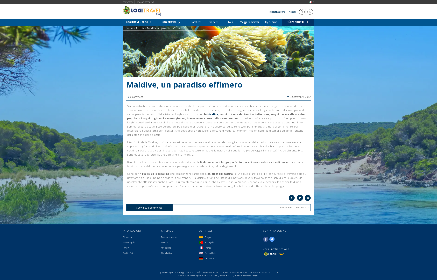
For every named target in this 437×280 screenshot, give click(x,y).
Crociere (213, 22)
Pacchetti (196, 22)
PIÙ (295, 22)
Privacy (126, 247)
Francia (208, 247)
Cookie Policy (129, 253)
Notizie (140, 28)
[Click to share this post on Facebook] (292, 198)
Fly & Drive (271, 22)
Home (129, 28)
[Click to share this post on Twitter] (300, 198)
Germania (209, 258)
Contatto (165, 242)
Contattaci (128, 2)
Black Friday (166, 253)
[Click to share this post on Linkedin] (308, 198)
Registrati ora (277, 11)
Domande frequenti (170, 237)
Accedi (293, 11)
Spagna (208, 237)
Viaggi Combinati (249, 22)
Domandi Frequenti (145, 2)
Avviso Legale (129, 242)
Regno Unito (210, 253)
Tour (230, 22)
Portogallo (209, 242)
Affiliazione (166, 247)
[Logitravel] (275, 253)
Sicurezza (127, 237)
